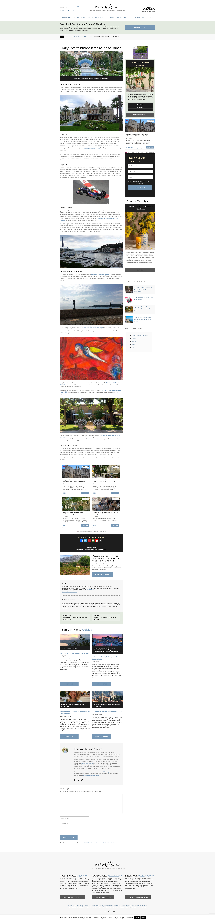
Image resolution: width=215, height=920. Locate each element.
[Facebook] (81, 540)
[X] (100, 540)
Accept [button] (137, 917)
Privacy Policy (139, 183)
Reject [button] (143, 917)
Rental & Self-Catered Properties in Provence (104, 649)
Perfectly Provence (87, 763)
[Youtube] (96, 540)
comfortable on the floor (91, 149)
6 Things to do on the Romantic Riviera (74, 653)
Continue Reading (69, 684)
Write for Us (76, 10)
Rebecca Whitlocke (99, 704)
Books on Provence (67, 704)
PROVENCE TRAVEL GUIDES (138, 18)
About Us (62, 10)
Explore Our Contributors (138, 897)
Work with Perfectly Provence (122, 905)
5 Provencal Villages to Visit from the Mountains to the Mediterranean (143, 289)
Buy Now (140, 267)
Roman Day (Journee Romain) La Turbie (107, 711)
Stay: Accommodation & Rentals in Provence (106, 650)
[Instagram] (85, 540)
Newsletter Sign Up (73, 905)
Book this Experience (102, 574)
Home (62, 37)
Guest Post (77, 78)
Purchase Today (140, 27)
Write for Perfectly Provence (104, 905)
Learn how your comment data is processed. (99, 843)
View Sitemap (142, 907)
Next (156, 88)
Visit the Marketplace (103, 897)
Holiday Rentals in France (139, 905)
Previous (124, 88)
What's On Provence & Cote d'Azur (82, 37)
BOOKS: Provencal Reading (118, 18)
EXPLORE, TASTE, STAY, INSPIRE (97, 18)
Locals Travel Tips (71, 648)
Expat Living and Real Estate (140, 335)
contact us (90, 590)
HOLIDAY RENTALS (67, 18)
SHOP (151, 18)
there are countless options (100, 275)
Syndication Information (69, 592)
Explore (134, 338)
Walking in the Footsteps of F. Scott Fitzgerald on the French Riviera (143, 319)
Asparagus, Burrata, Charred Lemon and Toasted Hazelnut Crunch (143, 309)
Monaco (103, 549)
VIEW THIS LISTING (129, 110)
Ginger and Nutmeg (103, 772)
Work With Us (68, 10)
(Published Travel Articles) (91, 775)
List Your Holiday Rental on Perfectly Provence (82, 907)
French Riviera (80, 549)
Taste (133, 348)
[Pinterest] (89, 540)
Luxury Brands (96, 549)
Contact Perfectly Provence (128, 907)
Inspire (68, 37)
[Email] (93, 540)
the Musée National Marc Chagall (92, 327)
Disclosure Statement (112, 907)
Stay (133, 345)
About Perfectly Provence (72, 897)
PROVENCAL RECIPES (80, 18)
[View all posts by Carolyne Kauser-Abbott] (65, 749)
